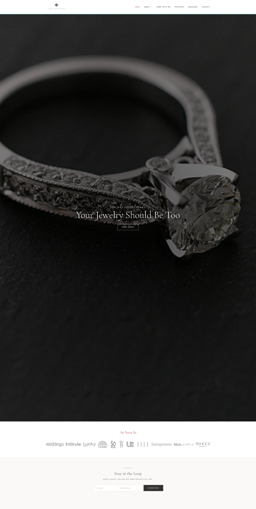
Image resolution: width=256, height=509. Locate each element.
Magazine (193, 7)
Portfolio (179, 7)
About (147, 7)
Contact (206, 7)
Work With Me (163, 7)
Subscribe (153, 488)
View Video (128, 227)
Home (137, 7)
